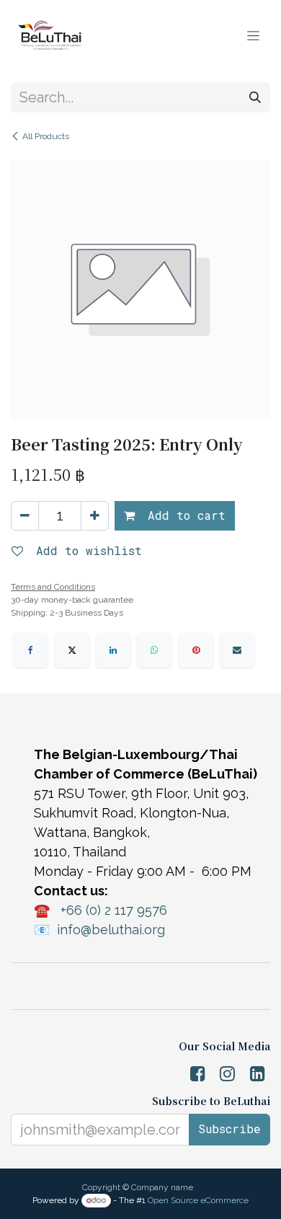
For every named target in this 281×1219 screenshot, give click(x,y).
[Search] (255, 97)
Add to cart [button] (183, 515)
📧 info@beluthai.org (99, 929)
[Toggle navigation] (253, 35)
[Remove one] (25, 516)
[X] (72, 650)
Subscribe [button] (229, 1128)
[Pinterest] (196, 650)
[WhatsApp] (154, 650)
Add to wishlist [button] (85, 550)
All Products (45, 136)
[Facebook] (30, 650)
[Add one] (95, 516)
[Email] (237, 650)
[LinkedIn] (113, 650)
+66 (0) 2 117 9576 (114, 910)
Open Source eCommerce (198, 1200)
